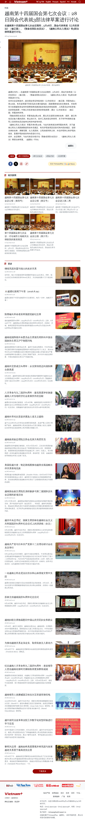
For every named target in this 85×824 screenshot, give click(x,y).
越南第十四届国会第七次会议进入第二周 (67, 199)
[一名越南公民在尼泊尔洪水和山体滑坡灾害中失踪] (67, 579)
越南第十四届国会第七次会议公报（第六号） (42, 234)
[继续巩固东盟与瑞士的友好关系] (67, 275)
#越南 (12, 156)
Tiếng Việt (40, 2)
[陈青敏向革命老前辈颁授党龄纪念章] (67, 321)
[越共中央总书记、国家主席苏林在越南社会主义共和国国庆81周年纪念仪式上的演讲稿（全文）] (67, 527)
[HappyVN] (71, 785)
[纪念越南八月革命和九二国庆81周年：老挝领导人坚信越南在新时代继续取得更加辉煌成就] (67, 672)
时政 (6, 8)
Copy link (26, 164)
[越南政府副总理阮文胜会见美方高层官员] (67, 446)
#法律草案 (61, 156)
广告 (63, 796)
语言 (73, 793)
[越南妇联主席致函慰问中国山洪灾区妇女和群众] (67, 626)
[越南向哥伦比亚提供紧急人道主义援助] (67, 423)
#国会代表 (50, 156)
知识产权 (46, 793)
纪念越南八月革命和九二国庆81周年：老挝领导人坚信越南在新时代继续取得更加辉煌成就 (29, 667)
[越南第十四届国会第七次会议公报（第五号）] (42, 186)
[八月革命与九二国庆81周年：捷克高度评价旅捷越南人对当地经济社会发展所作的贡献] (67, 399)
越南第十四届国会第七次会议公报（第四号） (17, 199)
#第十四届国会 (23, 156)
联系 (68, 796)
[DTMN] (42, 785)
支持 (67, 793)
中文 (68, 1)
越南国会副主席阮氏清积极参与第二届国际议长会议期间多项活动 (29, 493)
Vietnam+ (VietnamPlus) (21, 1)
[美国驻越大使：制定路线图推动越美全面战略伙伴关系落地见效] (67, 471)
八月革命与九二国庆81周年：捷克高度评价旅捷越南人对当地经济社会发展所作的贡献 (29, 394)
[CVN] (28, 785)
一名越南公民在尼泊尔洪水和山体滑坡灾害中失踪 (29, 575)
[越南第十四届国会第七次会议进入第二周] (67, 186)
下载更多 (42, 771)
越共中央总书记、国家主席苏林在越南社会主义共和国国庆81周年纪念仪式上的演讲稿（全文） (29, 522)
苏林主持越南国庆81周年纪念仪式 (22, 597)
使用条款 (55, 793)
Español (63, 2)
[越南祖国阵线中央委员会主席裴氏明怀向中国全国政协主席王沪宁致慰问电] (67, 344)
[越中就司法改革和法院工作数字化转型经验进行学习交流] (67, 726)
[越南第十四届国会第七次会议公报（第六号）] (42, 222)
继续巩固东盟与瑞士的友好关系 (21, 268)
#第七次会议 (37, 156)
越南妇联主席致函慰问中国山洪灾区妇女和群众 (29, 620)
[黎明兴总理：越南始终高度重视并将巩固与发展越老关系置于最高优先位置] (67, 753)
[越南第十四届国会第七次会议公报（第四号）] (17, 186)
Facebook (10, 164)
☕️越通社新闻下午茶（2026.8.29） (23, 291)
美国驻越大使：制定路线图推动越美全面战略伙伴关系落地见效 (29, 467)
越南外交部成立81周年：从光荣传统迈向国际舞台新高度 (29, 368)
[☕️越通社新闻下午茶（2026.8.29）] (67, 298)
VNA (78, 793)
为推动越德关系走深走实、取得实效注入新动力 (29, 643)
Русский (73, 2)
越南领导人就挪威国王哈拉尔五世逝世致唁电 (27, 694)
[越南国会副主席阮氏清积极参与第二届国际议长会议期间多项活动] (67, 498)
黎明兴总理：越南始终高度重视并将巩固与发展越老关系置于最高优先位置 (29, 748)
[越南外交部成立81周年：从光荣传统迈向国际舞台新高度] (67, 373)
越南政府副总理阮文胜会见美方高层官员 (25, 439)
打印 (21, 164)
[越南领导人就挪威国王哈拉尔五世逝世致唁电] (67, 701)
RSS (62, 793)
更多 (10, 264)
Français (55, 2)
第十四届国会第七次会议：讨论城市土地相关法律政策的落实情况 (17, 236)
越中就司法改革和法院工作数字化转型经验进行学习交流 (29, 722)
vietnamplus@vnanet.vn (57, 812)
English (48, 2)
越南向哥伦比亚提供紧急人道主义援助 (24, 416)
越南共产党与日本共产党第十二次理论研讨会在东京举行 (29, 546)
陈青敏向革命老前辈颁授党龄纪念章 (23, 314)
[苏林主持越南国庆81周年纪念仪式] (67, 603)
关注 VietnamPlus (56, 164)
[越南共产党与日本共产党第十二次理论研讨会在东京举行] (67, 551)
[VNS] (13, 785)
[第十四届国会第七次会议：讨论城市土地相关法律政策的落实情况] (17, 222)
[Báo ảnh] (57, 785)
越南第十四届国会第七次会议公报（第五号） (42, 199)
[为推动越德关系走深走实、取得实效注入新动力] (67, 649)
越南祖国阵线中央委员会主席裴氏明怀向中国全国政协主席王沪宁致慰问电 (29, 339)
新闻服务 (56, 796)
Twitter (16, 164)
